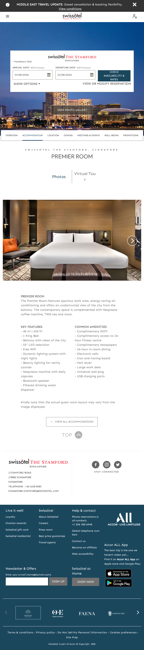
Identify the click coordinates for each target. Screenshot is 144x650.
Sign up (59, 582)
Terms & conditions (20, 632)
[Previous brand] (6, 612)
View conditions (70, 8)
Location (53, 135)
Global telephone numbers (86, 532)
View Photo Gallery (72, 110)
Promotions (130, 135)
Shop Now (85, 582)
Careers (43, 523)
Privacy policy (45, 632)
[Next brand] (138, 612)
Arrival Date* (28, 67)
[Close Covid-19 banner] (134, 5)
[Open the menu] (7, 16)
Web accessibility (83, 553)
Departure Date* (73, 67)
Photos (59, 176)
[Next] (132, 241)
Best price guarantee (52, 536)
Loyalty (10, 516)
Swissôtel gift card (17, 529)
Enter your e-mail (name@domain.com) (28, 574)
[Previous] (12, 241)
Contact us (79, 541)
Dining (68, 135)
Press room (46, 529)
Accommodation (32, 135)
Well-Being (111, 135)
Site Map (72, 637)
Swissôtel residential (18, 536)
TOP (67, 435)
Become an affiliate (84, 547)
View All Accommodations (74, 421)
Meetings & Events (88, 135)
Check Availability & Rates (114, 75)
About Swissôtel (48, 516)
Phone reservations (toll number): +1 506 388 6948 (85, 520)
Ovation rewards (16, 523)
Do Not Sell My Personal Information (82, 632)
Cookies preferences (123, 632)
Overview (12, 135)
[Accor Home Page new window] (124, 535)
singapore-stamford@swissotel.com (33, 491)
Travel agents (47, 542)
